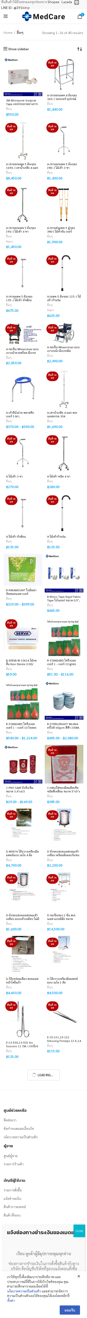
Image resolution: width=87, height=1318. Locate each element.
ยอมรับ (70, 1310)
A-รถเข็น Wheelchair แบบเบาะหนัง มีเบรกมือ (63, 349)
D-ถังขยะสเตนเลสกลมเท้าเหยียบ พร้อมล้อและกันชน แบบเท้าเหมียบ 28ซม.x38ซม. (63, 856)
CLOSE (79, 1231)
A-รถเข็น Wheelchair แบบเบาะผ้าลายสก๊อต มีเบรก (22, 351)
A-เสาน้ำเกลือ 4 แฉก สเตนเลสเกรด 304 (62, 414)
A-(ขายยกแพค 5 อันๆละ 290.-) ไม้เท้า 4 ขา (21, 229)
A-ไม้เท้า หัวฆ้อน (16, 536)
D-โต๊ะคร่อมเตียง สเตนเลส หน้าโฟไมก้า (22, 980)
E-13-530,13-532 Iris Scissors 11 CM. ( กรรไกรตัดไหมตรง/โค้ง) (22, 1046)
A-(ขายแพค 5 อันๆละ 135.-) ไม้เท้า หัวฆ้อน (19, 298)
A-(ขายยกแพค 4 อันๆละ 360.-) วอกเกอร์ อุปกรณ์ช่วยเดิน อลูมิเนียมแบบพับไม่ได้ (63, 100)
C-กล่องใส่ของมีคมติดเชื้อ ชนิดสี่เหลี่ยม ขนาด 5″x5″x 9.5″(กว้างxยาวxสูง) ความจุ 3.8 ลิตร (63, 793)
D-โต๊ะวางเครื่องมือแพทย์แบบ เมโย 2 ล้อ (62, 980)
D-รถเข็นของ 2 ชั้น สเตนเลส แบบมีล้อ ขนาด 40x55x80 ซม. (61, 918)
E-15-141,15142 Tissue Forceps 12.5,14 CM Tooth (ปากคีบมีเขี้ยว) (21, 1110)
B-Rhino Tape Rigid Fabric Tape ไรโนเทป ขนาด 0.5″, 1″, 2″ (64, 600)
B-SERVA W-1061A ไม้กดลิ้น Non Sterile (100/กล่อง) (21, 664)
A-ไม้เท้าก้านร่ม (56, 536)
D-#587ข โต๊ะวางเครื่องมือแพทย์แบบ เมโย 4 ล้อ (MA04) (22, 855)
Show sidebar (18, 48)
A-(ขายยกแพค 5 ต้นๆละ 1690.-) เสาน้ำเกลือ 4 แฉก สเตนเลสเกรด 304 (22, 167)
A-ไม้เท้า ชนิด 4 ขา (58, 476)
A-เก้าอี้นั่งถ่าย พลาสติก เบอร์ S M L (20, 414)
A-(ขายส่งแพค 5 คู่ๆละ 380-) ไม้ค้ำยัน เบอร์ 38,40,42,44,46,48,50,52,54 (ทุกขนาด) (64, 233)
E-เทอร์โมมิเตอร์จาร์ (18, 1170)
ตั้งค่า (11, 1300)
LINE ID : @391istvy (15, 7)
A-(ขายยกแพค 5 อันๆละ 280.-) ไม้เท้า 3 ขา (62, 166)
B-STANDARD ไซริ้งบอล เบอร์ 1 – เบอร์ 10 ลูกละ (61, 662)
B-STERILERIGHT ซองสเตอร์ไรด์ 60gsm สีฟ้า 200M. (63, 725)
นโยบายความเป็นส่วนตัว (24, 1291)
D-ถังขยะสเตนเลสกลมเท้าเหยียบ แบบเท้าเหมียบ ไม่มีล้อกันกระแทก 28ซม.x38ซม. (22, 920)
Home (8, 32)
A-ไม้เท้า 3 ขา (14, 476)
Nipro (9, 241)
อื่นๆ (9, 109)
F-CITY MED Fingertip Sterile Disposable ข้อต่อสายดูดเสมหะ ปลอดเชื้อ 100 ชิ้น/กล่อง (63, 1175)
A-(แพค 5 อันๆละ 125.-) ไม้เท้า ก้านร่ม (64, 298)
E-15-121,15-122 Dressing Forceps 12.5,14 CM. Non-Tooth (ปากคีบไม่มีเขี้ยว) (64, 1042)
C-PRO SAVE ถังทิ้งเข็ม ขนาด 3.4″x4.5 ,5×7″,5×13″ (19, 791)
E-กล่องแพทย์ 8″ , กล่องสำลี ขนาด (64, 1108)
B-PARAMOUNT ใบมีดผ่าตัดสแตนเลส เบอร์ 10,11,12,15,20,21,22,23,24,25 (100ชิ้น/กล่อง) (23, 595)
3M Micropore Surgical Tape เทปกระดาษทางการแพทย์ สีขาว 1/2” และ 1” (22, 103)
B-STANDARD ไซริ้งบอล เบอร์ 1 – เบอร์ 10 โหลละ (21, 725)
